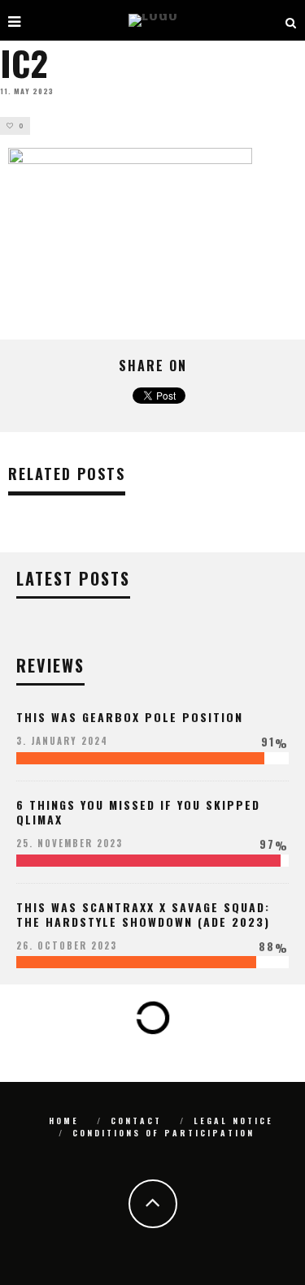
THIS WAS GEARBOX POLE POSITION (129, 716)
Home (64, 1120)
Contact (136, 1120)
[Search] (291, 20)
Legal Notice (233, 1120)
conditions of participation (163, 1133)
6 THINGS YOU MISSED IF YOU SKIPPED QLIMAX (138, 812)
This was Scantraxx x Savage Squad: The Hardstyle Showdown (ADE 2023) (143, 914)
